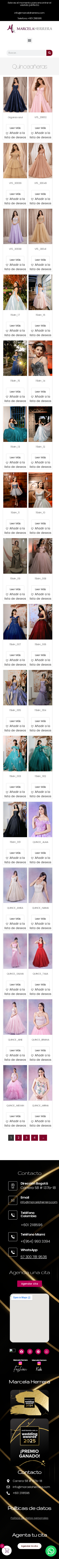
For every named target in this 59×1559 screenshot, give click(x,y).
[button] (29, 40)
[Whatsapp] (46, 1351)
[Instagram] (30, 1351)
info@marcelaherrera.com (38, 1202)
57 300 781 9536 (33, 1256)
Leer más (15, 128)
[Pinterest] (38, 1351)
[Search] (49, 53)
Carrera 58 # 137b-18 (38, 1187)
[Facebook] (21, 1351)
